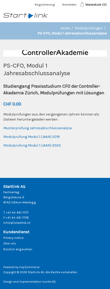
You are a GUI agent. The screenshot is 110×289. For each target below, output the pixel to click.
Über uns (9, 243)
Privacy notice (13, 238)
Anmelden (69, 4)
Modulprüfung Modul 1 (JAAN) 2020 (32, 145)
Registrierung (45, 4)
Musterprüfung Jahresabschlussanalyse (37, 128)
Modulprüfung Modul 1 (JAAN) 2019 (31, 137)
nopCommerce (29, 267)
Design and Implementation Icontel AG (29, 281)
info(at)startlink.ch (16, 223)
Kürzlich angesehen (17, 249)
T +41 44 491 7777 (15, 212)
